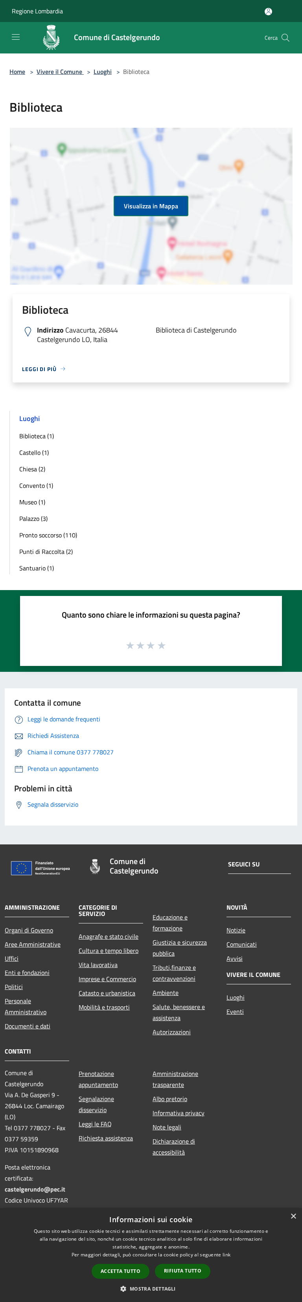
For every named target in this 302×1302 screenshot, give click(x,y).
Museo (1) (32, 502)
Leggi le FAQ (95, 1124)
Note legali (167, 1127)
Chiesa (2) (32, 469)
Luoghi (103, 71)
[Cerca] (285, 37)
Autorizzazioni (172, 1032)
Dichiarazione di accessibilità (174, 1146)
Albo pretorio (170, 1098)
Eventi (235, 1011)
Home (17, 71)
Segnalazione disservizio (96, 1104)
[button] (150, 1289)
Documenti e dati (27, 1026)
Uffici (11, 958)
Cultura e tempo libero (108, 950)
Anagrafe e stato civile (108, 936)
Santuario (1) (36, 568)
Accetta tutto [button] (120, 1271)
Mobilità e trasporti (104, 1007)
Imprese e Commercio (107, 979)
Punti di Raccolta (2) (46, 551)
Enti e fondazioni (27, 972)
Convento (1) (36, 485)
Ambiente (166, 992)
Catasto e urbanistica (107, 993)
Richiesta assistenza (106, 1138)
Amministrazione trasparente (175, 1079)
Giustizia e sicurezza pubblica (180, 948)
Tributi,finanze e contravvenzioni (174, 973)
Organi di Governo (29, 930)
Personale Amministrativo (25, 1006)
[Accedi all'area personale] (268, 11)
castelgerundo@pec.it (35, 1189)
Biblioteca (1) (36, 436)
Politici (14, 986)
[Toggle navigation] (15, 37)
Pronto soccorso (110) (48, 535)
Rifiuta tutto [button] (182, 1270)
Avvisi (234, 958)
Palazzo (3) (33, 518)
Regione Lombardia (37, 11)
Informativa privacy (178, 1113)
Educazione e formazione (170, 922)
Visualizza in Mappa (151, 206)
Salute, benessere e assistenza (179, 1012)
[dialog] (151, 1255)
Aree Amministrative (33, 944)
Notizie (235, 930)
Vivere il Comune (60, 71)
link (226, 1254)
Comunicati (241, 944)
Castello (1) (34, 452)
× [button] (293, 1216)
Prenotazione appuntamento (98, 1079)
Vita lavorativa (98, 964)
